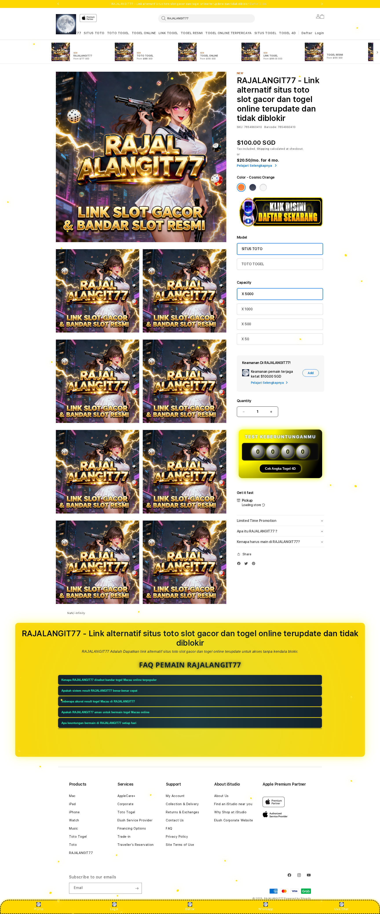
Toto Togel (78, 836)
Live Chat (341, 909)
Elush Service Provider (134, 820)
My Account (175, 796)
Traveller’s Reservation (135, 844)
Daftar (190, 909)
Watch (74, 820)
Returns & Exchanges (182, 812)
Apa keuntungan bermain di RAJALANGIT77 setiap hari (98, 723)
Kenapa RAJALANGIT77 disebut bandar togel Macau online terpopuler (109, 680)
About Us (221, 796)
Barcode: (270, 127)
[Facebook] (240, 564)
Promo (38, 909)
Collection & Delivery (182, 804)
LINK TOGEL (168, 33)
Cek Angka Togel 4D (280, 468)
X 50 (245, 339)
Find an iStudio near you (233, 804)
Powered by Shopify (297, 898)
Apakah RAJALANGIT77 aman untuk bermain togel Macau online (105, 712)
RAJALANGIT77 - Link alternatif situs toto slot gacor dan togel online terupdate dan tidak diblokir (190, 3)
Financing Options (131, 828)
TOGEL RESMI (192, 33)
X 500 (246, 324)
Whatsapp (265, 909)
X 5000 (248, 294)
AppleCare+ (126, 796)
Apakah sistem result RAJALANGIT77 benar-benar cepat (99, 690)
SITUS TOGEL (265, 33)
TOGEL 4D (287, 33)
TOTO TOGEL (118, 33)
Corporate (125, 804)
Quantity (244, 401)
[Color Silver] (263, 187)
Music (73, 828)
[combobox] (206, 18)
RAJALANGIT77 (68, 33)
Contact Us (175, 820)
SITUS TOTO (94, 33)
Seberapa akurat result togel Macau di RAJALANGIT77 (98, 701)
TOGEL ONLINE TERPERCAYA (228, 33)
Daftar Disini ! (259, 3)
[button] (68, 33)
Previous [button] (58, 4)
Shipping (263, 148)
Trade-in (124, 836)
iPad (72, 804)
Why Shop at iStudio (230, 812)
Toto (73, 844)
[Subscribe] (137, 888)
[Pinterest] (255, 564)
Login (114, 909)
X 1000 (247, 309)
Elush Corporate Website (233, 820)
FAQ (169, 828)
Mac (72, 796)
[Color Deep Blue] (252, 187)
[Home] (66, 24)
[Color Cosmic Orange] (241, 187)
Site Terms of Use (180, 844)
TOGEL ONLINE (144, 33)
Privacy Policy (177, 836)
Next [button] (322, 4)
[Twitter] (247, 564)
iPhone (74, 812)
